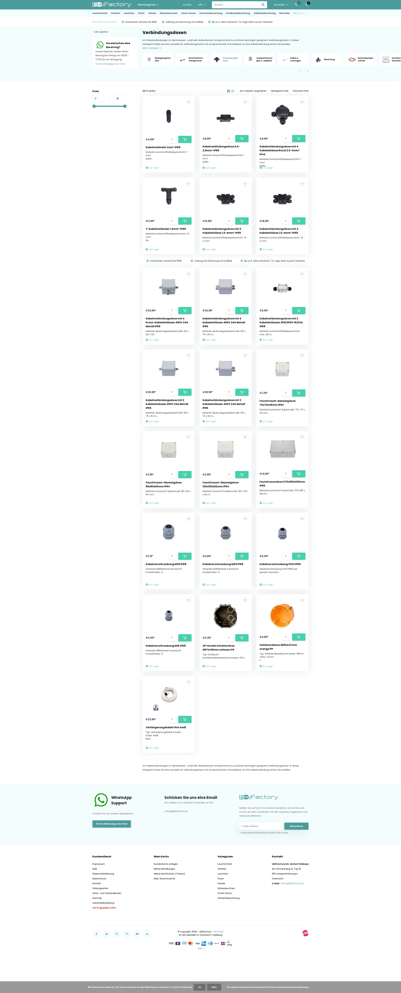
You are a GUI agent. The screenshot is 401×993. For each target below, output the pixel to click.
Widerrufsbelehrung (103, 873)
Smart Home (188, 13)
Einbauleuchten (169, 13)
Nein (214, 987)
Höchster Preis (301, 90)
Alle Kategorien (147, 4)
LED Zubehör (300, 13)
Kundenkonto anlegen (166, 864)
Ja (199, 987)
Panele (152, 13)
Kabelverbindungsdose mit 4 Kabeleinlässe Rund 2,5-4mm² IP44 (280, 150)
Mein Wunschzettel (164, 878)
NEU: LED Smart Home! (105, 22)
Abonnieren (296, 826)
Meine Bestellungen (164, 868)
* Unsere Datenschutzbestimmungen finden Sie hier (263, 832)
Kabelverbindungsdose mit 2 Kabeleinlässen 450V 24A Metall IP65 (167, 404)
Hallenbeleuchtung (265, 13)
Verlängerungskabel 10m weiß (166, 727)
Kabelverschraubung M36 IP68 (166, 564)
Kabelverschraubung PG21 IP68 (280, 564)
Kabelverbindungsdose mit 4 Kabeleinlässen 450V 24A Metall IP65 (224, 322)
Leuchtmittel (99, 13)
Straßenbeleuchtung (238, 13)
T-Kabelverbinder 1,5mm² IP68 (166, 229)
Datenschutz (99, 878)
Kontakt (187, 4)
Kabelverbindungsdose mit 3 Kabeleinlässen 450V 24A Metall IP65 (224, 404)
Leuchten (129, 13)
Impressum (98, 864)
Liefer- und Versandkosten (106, 893)
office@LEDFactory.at (292, 883)
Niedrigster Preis (279, 90)
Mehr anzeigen (151, 48)
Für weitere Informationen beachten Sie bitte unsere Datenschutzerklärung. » (268, 987)
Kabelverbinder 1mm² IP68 (163, 147)
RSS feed (218, 931)
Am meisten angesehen (253, 90)
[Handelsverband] (305, 933)
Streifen (115, 13)
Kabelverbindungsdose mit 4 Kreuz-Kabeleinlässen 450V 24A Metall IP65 (167, 322)
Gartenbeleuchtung (210, 13)
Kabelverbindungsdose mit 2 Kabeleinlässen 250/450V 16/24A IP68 (281, 322)
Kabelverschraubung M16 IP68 (166, 646)
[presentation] (300, 71)
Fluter (141, 13)
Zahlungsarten (100, 888)
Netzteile (284, 13)
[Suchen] (263, 4)
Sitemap (97, 898)
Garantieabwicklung (103, 902)
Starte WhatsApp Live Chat (110, 63)
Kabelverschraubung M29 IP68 (223, 564)
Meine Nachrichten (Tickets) (169, 873)
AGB (94, 868)
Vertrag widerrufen (104, 907)
